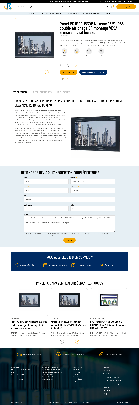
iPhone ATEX (77, 372)
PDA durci (76, 370)
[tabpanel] (34, 45)
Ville (72, 205)
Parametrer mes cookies (55, 402)
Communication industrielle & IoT (53, 372)
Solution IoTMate (47, 374)
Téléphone (74, 187)
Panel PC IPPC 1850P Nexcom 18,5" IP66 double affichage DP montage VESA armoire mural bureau (29, 325)
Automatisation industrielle (51, 370)
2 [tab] (31, 73)
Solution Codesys (47, 379)
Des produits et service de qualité (73, 354)
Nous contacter (68, 7)
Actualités (107, 1)
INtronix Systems (117, 1)
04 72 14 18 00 (131, 1)
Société (73, 178)
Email (26, 187)
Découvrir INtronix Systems (112, 380)
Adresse (27, 196)
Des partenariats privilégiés (113, 354)
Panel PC (75, 377)
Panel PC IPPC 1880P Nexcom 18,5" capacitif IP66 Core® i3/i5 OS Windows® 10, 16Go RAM (69, 325)
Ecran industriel (78, 379)
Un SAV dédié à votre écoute (32, 354)
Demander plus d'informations (93, 72)
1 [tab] (26, 73)
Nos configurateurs (126, 7)
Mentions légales (68, 402)
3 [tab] (36, 73)
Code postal (28, 205)
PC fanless (76, 374)
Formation (106, 387)
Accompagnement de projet (58, 265)
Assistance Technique (27, 265)
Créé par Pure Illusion (122, 402)
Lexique (105, 394)
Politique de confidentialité (81, 402)
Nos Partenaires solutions (111, 377)
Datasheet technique (70, 79)
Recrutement (107, 390)
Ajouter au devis (68, 72)
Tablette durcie (77, 367)
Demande (27, 214)
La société (106, 367)
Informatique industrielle (50, 367)
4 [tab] (40, 73)
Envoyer (69, 240)
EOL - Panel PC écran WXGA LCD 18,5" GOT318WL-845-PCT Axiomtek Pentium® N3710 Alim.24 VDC (108, 325)
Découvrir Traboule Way (111, 384)
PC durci (75, 381)
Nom (25, 178)
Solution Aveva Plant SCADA (51, 377)
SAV (101, 1)
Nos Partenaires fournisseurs (112, 374)
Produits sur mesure (84, 265)
